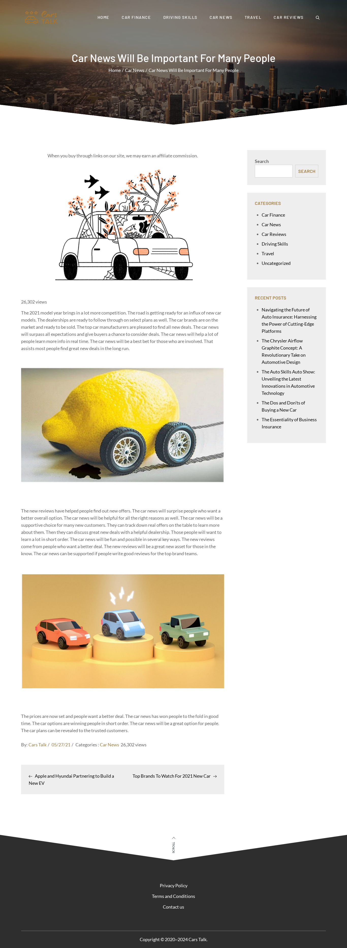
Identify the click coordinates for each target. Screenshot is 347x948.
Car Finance (136, 17)
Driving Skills (180, 17)
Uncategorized (276, 263)
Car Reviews (289, 17)
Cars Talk (37, 744)
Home (103, 17)
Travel (253, 17)
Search (262, 161)
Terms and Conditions (173, 896)
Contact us (173, 907)
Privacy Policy (173, 885)
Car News (221, 17)
